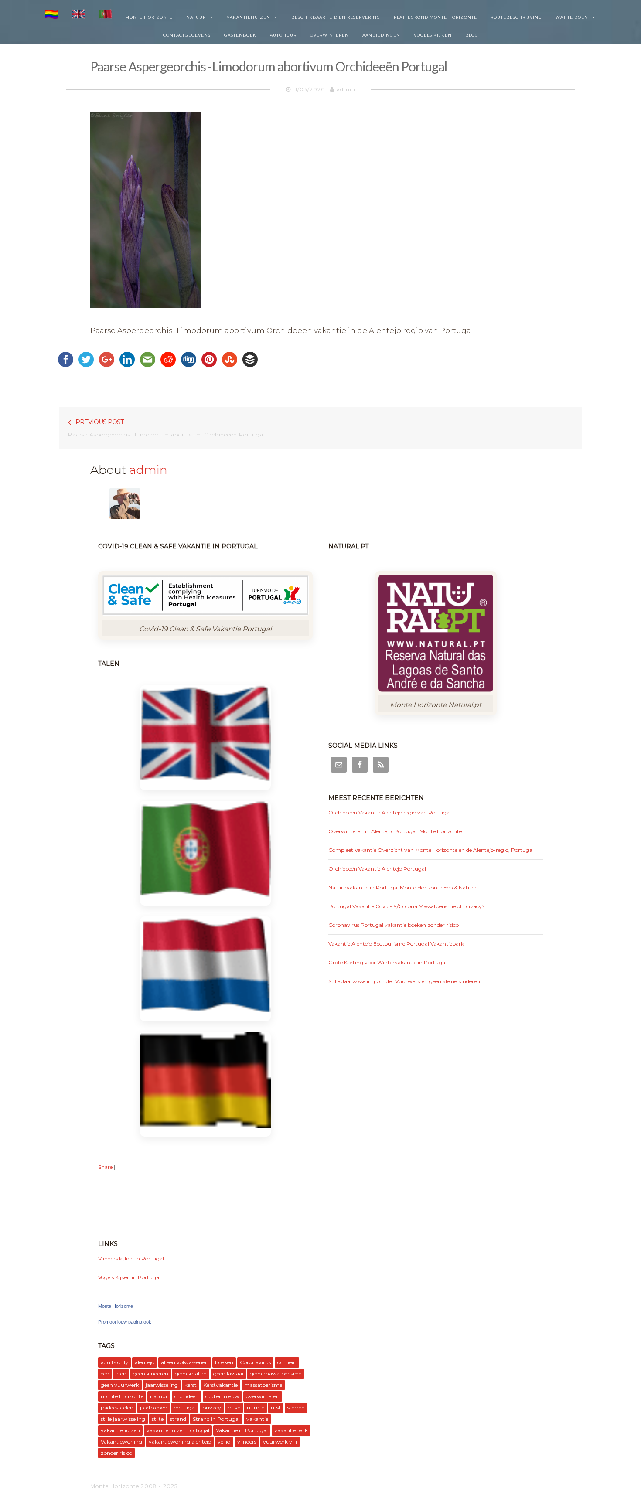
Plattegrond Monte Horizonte (435, 17)
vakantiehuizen (120, 1430)
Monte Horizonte (149, 17)
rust (276, 1407)
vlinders (246, 1441)
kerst (190, 1385)
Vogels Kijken (433, 35)
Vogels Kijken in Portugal (129, 1277)
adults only (114, 1362)
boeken (224, 1362)
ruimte (255, 1407)
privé (234, 1407)
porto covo (153, 1407)
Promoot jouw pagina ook (124, 1321)
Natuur (196, 17)
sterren (296, 1407)
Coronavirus (255, 1362)
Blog (471, 35)
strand (178, 1419)
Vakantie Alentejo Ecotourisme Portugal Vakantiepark (396, 943)
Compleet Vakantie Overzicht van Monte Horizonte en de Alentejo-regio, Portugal (431, 850)
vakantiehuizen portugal (178, 1430)
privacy (211, 1407)
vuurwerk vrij (280, 1441)
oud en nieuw (222, 1396)
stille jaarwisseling (123, 1419)
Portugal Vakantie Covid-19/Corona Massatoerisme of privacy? (406, 906)
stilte (158, 1419)
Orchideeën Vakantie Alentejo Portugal (377, 868)
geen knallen (191, 1373)
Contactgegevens (187, 35)
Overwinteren (329, 35)
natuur (159, 1396)
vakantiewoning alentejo (180, 1441)
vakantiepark (291, 1430)
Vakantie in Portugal (242, 1430)
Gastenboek (240, 35)
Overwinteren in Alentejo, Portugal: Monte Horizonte (395, 831)
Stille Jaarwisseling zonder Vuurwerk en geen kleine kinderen (404, 981)
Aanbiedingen (381, 35)
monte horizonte (122, 1396)
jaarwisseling (162, 1385)
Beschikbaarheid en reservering (335, 17)
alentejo (144, 1362)
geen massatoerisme (275, 1373)
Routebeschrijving (516, 17)
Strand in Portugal (216, 1419)
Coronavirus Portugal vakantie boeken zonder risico (393, 925)
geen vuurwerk (120, 1385)
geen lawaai (228, 1373)
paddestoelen (117, 1407)
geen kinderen (150, 1373)
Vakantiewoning (121, 1441)
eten (121, 1373)
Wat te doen (572, 17)
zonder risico (116, 1453)
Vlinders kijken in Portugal (131, 1258)
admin (346, 89)
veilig (224, 1441)
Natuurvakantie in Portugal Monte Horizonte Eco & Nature (402, 887)
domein (287, 1362)
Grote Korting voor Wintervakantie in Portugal (387, 962)
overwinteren (263, 1396)
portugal (185, 1407)
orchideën (186, 1396)
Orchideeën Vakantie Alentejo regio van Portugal (389, 812)
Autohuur (283, 35)
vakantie (257, 1419)
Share (105, 1167)
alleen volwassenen (184, 1362)
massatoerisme (263, 1385)
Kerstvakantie (220, 1385)
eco (105, 1373)
